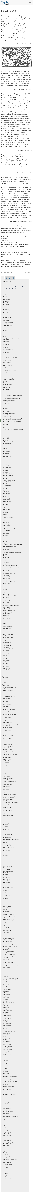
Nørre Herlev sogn (7, 272)
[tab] (2, 278)
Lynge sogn (27, 272)
